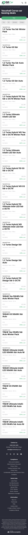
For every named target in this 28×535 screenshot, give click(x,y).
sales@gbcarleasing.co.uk (14, 449)
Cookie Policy (14, 470)
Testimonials (14, 502)
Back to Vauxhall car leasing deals (11, 7)
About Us (14, 499)
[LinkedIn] (17, 454)
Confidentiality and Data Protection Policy (14, 472)
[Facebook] (7, 454)
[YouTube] (21, 454)
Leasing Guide (14, 506)
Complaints (14, 474)
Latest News (14, 481)
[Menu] (25, 2)
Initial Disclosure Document (14, 464)
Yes (4, 22)
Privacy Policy (14, 466)
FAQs (14, 504)
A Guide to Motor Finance (14, 508)
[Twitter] (10, 454)
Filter (14, 18)
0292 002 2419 (14, 445)
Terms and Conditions (14, 462)
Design (22, 22)
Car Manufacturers (14, 483)
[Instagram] (14, 454)
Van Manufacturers (14, 485)
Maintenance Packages (14, 493)
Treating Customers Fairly (14, 468)
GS (8, 22)
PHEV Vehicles (14, 489)
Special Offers (14, 487)
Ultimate (15, 22)
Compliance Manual (14, 510)
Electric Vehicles (14, 491)
